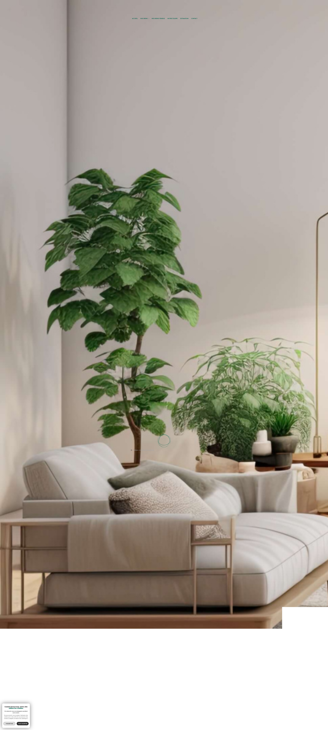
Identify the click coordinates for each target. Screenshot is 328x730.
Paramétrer (9, 723)
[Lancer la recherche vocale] (164, 440)
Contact (194, 18)
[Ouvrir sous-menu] (149, 18)
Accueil (135, 18)
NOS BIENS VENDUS (158, 18)
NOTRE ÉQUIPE (173, 18)
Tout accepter (22, 723)
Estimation (184, 18)
